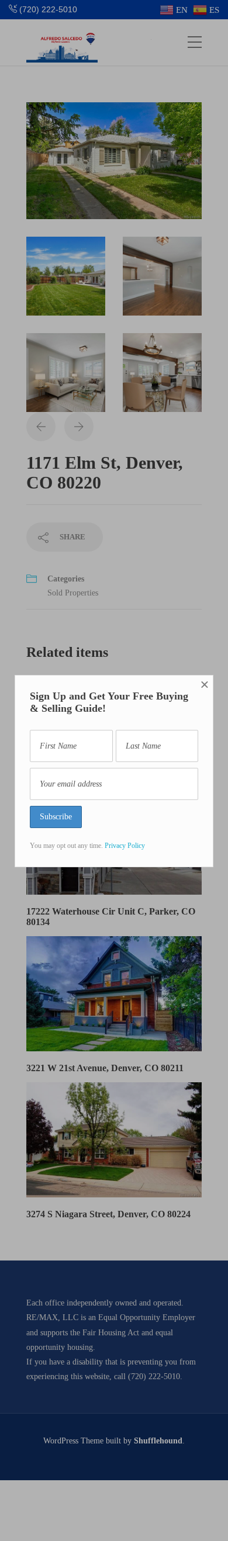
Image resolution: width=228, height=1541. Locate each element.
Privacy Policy (125, 846)
